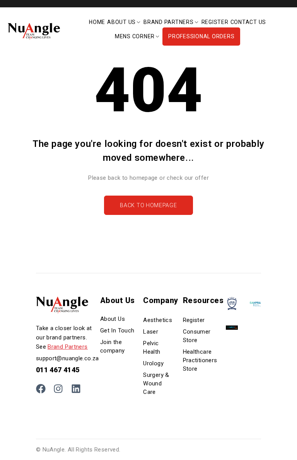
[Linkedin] (76, 389)
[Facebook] (41, 389)
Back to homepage (148, 205)
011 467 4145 (58, 370)
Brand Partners (67, 346)
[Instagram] (58, 389)
